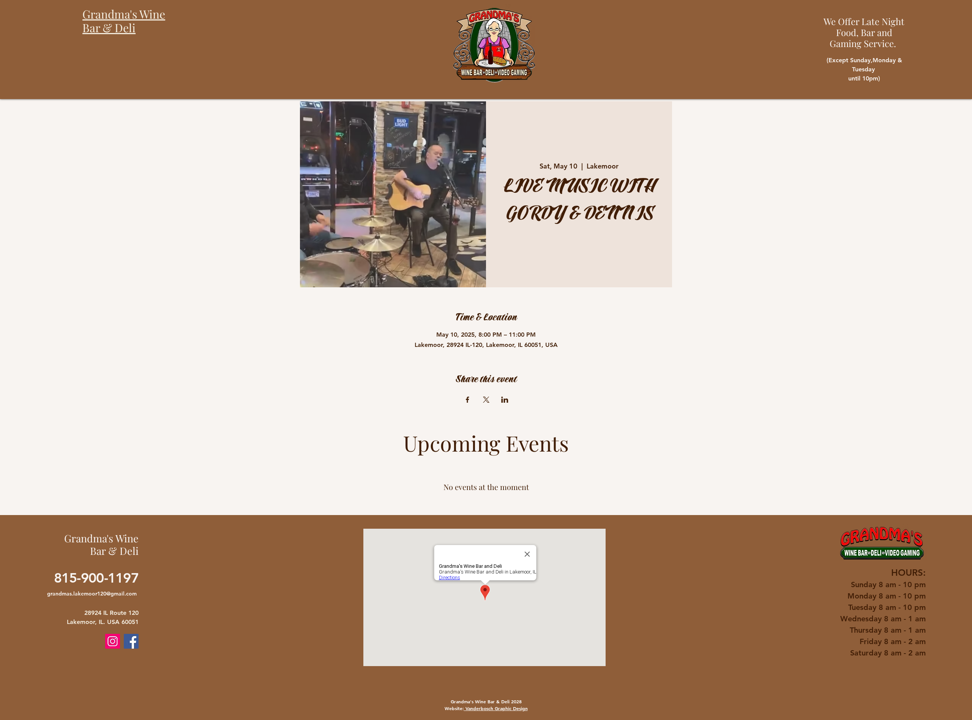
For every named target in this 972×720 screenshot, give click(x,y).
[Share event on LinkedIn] (504, 400)
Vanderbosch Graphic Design (496, 708)
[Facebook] (131, 641)
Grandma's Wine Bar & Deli (101, 544)
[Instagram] (112, 641)
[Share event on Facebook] (467, 400)
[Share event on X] (486, 400)
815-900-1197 (96, 578)
